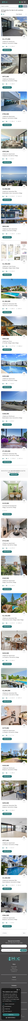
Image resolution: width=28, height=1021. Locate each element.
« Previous (4, 933)
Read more (14, 1001)
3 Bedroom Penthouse (8, 41)
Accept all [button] (11, 1014)
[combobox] (9, 6)
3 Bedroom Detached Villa (9, 453)
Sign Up (23, 950)
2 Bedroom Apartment (8, 154)
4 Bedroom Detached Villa (9, 304)
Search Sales (14, 966)
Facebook (14, 979)
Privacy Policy (14, 988)
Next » (24, 933)
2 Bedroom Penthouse (8, 79)
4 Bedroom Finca (7, 341)
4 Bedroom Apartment (8, 580)
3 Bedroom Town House (8, 266)
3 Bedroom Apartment (8, 116)
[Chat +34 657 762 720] (20, 2)
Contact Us (14, 971)
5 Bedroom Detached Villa (9, 191)
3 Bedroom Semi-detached (9, 229)
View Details (7, 49)
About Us (14, 968)
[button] (11, 1017)
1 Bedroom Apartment (8, 730)
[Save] (24, 36)
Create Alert (14, 474)
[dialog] (11, 1004)
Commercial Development (9, 506)
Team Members (14, 969)
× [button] (19, 989)
